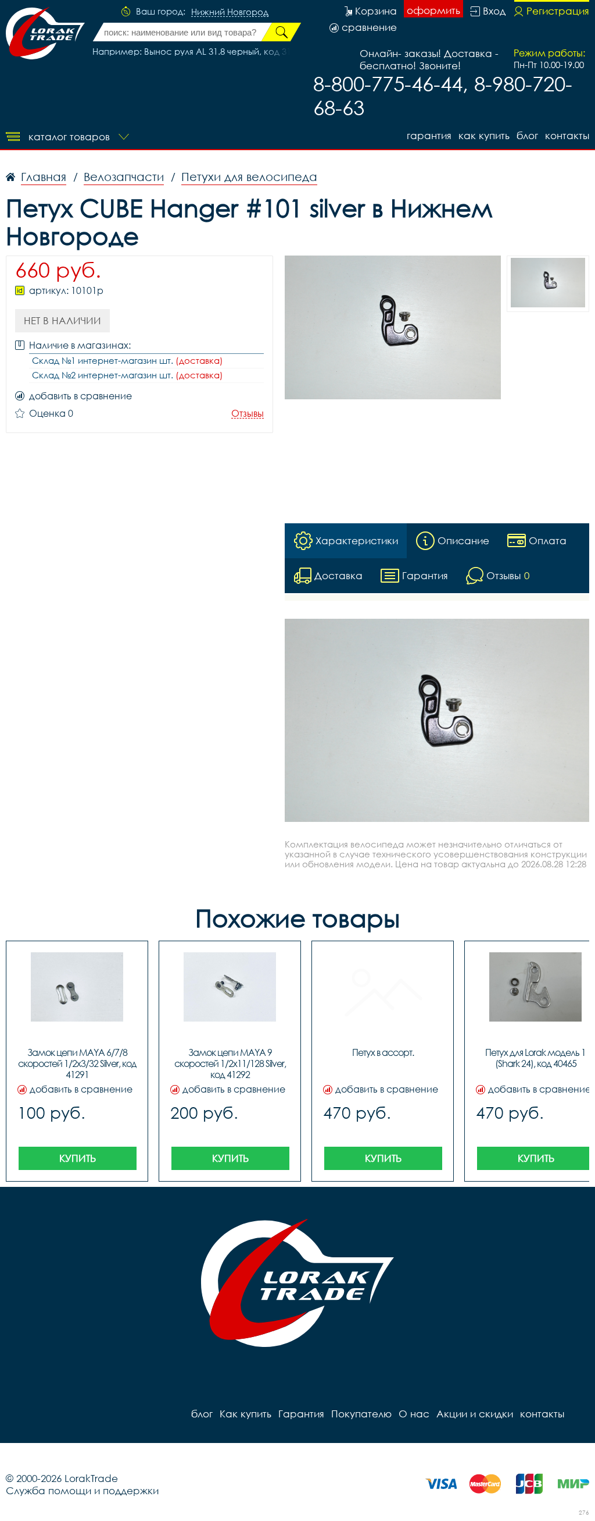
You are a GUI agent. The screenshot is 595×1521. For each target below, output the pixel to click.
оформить (433, 10)
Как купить (484, 135)
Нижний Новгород (229, 12)
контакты (567, 135)
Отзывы (247, 414)
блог (527, 135)
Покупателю (361, 1413)
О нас (414, 1413)
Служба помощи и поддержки (82, 1490)
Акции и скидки (474, 1413)
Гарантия (429, 135)
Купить (77, 1158)
